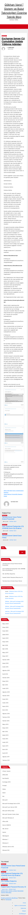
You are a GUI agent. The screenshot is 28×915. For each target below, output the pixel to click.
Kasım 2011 (5, 746)
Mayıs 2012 (5, 724)
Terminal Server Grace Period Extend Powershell (11, 518)
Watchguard (5, 836)
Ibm (3, 796)
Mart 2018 (5, 649)
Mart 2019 (5, 645)
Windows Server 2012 (8, 846)
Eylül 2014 (5, 674)
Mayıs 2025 (5, 623)
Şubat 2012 (5, 735)
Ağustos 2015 (6, 670)
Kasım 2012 (5, 706)
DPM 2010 (5, 774)
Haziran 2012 (5, 720)
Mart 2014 (5, 684)
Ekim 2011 (5, 749)
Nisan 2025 (5, 627)
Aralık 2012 (5, 702)
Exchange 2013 (6, 782)
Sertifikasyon (22, 913)
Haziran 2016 (5, 659)
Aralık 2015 (5, 667)
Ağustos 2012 (6, 713)
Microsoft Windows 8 (8, 818)
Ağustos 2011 (5, 756)
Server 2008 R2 (6, 825)
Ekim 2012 (5, 710)
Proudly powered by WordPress (9, 898)
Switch (4, 832)
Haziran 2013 (5, 695)
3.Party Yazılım (6, 771)
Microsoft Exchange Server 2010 (11, 803)
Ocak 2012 (5, 738)
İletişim (24, 911)
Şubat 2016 (5, 663)
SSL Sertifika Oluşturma (8, 573)
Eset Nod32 (5, 778)
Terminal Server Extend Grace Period (12, 581)
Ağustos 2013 (6, 692)
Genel (3, 792)
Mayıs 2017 (5, 652)
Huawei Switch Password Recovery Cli (12, 577)
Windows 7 (5, 839)
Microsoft (4, 35)
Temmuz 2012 (6, 717)
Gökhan (7, 601)
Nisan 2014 (5, 681)
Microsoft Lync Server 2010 (9, 807)
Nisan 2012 (5, 728)
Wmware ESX (5, 850)
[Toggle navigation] (14, 27)
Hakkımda (23, 908)
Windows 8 (5, 843)
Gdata (4, 789)
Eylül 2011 (5, 753)
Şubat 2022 (5, 634)
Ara (3, 547)
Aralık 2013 (5, 688)
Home (24, 902)
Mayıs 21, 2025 (5, 877)
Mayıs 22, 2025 (5, 870)
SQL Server (5, 828)
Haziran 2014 (5, 677)
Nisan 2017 (5, 656)
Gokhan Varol (11, 47)
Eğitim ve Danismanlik (20, 905)
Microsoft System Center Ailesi (10, 814)
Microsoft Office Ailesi (8, 810)
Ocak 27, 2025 (5, 889)
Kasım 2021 (5, 638)
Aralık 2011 (5, 742)
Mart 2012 (5, 731)
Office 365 (5, 821)
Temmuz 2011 (6, 760)
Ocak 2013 (5, 699)
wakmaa (7, 611)
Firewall (4, 785)
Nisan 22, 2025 (5, 883)
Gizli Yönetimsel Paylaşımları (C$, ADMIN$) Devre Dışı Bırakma (13, 527)
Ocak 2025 (5, 631)
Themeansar (8, 899)
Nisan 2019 (5, 641)
